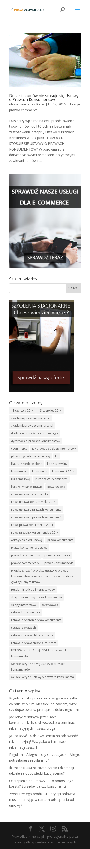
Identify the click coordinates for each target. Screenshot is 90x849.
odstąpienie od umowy (26, 540)
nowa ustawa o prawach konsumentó (36, 517)
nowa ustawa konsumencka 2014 (33, 502)
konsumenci (19, 471)
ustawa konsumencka (25, 612)
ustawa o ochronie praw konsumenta (36, 620)
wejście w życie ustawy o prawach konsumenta (42, 677)
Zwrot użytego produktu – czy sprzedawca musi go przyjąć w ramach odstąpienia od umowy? (42, 799)
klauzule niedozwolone (26, 464)
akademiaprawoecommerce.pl (32, 426)
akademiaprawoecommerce (30, 418)
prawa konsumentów (25, 555)
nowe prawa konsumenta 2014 (32, 525)
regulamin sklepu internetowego (33, 589)
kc (56, 456)
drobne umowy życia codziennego (34, 433)
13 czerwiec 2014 (50, 410)
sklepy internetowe (24, 605)
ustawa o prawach (23, 628)
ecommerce (19, 449)
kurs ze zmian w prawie (26, 487)
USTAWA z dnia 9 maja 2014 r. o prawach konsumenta (39, 653)
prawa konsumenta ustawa (29, 548)
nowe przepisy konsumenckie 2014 (35, 532)
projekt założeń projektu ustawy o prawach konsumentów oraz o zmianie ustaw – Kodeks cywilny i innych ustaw (42, 576)
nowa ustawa (56, 487)
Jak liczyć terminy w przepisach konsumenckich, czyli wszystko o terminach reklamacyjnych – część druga (43, 723)
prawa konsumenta (60, 540)
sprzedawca (50, 605)
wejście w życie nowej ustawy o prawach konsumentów (38, 667)
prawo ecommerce (57, 555)
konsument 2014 (63, 471)
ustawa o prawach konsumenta (32, 635)
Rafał (40, 104)
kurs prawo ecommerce (51, 479)
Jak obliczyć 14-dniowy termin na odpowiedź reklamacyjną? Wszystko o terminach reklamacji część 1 (43, 741)
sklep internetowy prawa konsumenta (36, 597)
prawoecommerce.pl (25, 563)
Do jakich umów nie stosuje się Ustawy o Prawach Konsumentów (43, 97)
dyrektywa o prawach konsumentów (35, 441)
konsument (39, 471)
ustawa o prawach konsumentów (33, 643)
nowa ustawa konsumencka (29, 494)
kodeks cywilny (57, 464)
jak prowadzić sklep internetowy (54, 449)
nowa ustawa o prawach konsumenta (36, 509)
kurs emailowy (20, 479)
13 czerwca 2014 (22, 410)
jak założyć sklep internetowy (30, 456)
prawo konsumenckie (58, 563)
